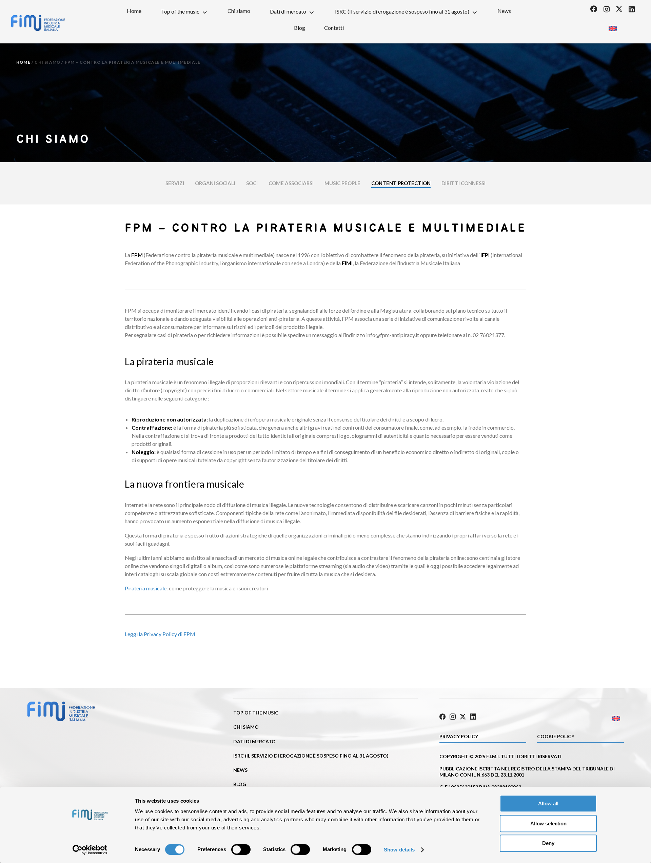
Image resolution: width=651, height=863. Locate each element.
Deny (548, 843)
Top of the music (180, 11)
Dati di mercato (288, 11)
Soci (252, 183)
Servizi (174, 183)
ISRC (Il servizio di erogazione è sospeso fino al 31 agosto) (402, 11)
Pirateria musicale (145, 588)
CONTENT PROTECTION (401, 183)
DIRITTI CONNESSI (463, 183)
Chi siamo (239, 10)
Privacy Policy (458, 736)
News (504, 10)
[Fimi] (38, 23)
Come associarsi (291, 183)
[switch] (241, 849)
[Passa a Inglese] (612, 26)
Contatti (334, 27)
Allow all (548, 803)
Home (134, 10)
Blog (299, 27)
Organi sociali (215, 183)
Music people (342, 183)
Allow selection (548, 823)
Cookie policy (555, 736)
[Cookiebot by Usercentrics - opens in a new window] (90, 850)
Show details (399, 849)
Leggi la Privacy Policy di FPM (160, 634)
